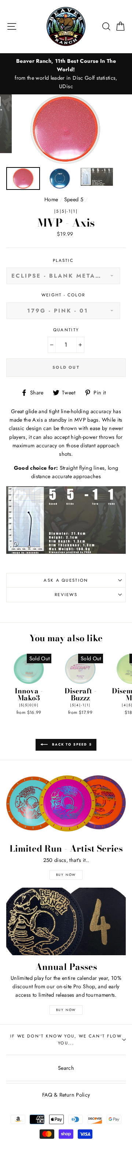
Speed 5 (74, 199)
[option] (66, 74)
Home (51, 199)
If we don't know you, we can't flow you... (66, 1039)
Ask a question (66, 580)
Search (66, 1068)
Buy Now (66, 874)
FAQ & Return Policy (66, 1094)
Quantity (66, 330)
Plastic (63, 260)
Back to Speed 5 (71, 744)
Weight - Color (63, 295)
